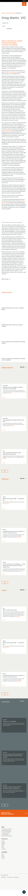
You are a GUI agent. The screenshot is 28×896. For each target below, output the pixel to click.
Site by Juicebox (16, 877)
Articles (8, 13)
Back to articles (5, 279)
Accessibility (3, 877)
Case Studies (12, 13)
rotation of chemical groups (11, 72)
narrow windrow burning (8, 130)
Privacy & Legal (9, 877)
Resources (4, 13)
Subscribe (4, 812)
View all (22, 367)
